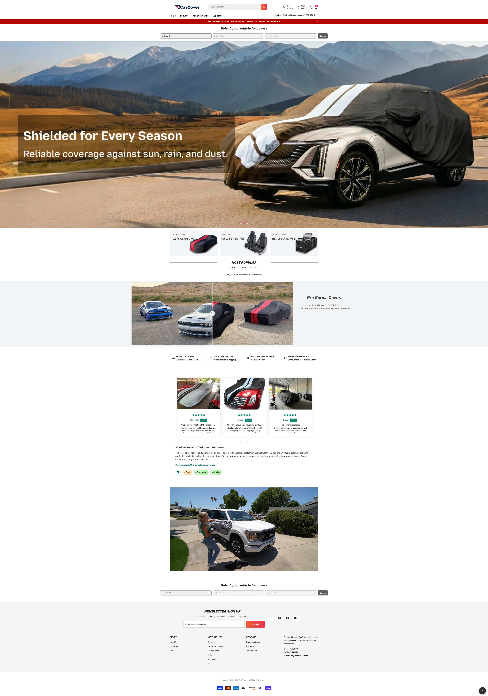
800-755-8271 (312, 15)
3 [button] (247, 223)
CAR (231, 268)
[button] (51, 134)
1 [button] (240, 223)
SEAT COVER (253, 268)
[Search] (237, 7)
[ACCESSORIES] (294, 243)
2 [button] (244, 223)
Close (317, 22)
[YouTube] (295, 618)
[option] (244, 134)
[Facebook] (272, 618)
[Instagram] (280, 618)
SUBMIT (255, 624)
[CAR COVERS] (194, 243)
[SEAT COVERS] (244, 243)
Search (323, 36)
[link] (188, 358)
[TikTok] (287, 618)
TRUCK (243, 268)
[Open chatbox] (482, 690)
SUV (236, 268)
